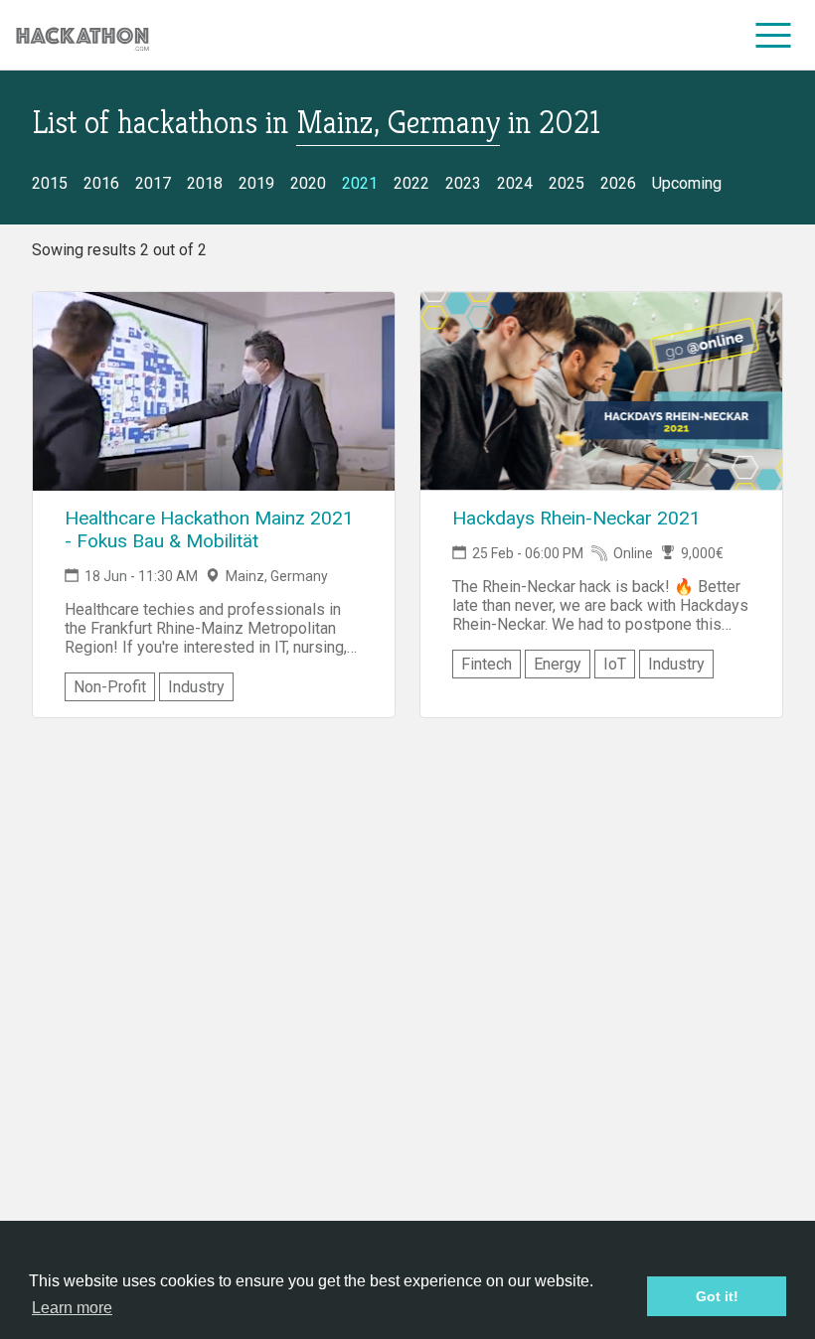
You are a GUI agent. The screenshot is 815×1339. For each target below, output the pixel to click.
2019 (256, 183)
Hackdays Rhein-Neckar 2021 (576, 518)
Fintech (486, 664)
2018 (205, 183)
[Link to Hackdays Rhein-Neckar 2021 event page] (601, 391)
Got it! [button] (717, 1296)
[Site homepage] (82, 35)
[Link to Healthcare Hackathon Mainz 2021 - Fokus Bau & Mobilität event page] (214, 391)
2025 (566, 183)
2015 (50, 183)
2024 (515, 183)
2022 (411, 183)
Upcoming (687, 183)
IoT (614, 664)
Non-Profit (110, 686)
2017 (153, 183)
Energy (557, 664)
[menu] (773, 35)
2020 (308, 183)
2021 (360, 183)
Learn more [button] (72, 1307)
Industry (196, 686)
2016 (101, 183)
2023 (463, 183)
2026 (618, 183)
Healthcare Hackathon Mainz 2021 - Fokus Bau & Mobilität (209, 529)
